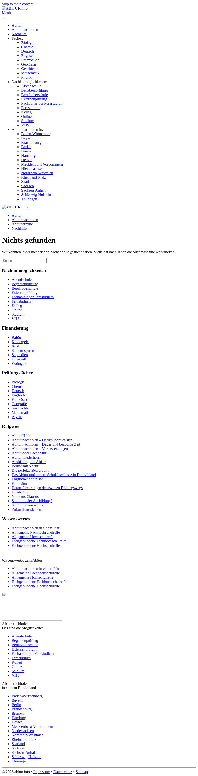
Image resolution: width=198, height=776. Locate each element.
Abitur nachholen (25, 30)
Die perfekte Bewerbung (30, 470)
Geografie (28, 64)
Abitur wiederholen (26, 457)
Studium (27, 121)
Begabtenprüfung (34, 90)
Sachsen (27, 186)
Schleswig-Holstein (36, 195)
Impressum (41, 772)
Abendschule (31, 86)
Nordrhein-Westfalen (37, 173)
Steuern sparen (23, 350)
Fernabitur (19, 483)
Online (26, 116)
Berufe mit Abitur (25, 466)
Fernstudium (30, 108)
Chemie (27, 47)
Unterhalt (19, 359)
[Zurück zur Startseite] (15, 8)
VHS (25, 125)
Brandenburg (31, 142)
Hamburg (28, 155)
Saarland (28, 182)
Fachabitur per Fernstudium (42, 103)
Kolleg (26, 112)
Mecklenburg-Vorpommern (42, 164)
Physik (26, 77)
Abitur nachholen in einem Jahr (35, 528)
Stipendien (20, 355)
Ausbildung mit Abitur (29, 462)
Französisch (30, 60)
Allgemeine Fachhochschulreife (36, 532)
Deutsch (27, 51)
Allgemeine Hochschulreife (32, 537)
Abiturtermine (22, 224)
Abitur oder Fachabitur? (30, 453)
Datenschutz (62, 772)
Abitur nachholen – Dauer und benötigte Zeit (46, 444)
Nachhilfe (19, 34)
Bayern (26, 138)
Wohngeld (19, 363)
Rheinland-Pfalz (33, 177)
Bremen (27, 151)
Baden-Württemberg (36, 134)
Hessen (26, 160)
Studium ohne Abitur (27, 505)
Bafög (16, 337)
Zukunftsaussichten (26, 509)
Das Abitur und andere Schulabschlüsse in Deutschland (54, 475)
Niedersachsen (32, 168)
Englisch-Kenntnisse (27, 479)
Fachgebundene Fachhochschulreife (39, 541)
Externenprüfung (34, 99)
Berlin (26, 147)
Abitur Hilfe (21, 436)
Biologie (27, 43)
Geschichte (29, 69)
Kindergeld (20, 342)
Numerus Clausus (25, 496)
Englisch (28, 56)
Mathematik (30, 73)
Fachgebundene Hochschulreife (36, 545)
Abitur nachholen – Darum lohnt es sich (42, 440)
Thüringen (29, 199)
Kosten (17, 346)
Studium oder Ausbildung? (32, 501)
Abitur (16, 25)
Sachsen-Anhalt (33, 190)
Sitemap (82, 772)
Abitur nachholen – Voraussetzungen (40, 449)
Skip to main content (17, 4)
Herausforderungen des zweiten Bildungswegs (47, 488)
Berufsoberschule (34, 95)
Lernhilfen (20, 492)
